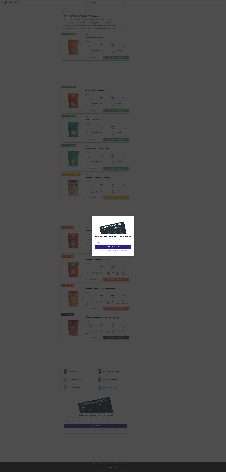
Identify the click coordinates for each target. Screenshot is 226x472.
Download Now (113, 246)
